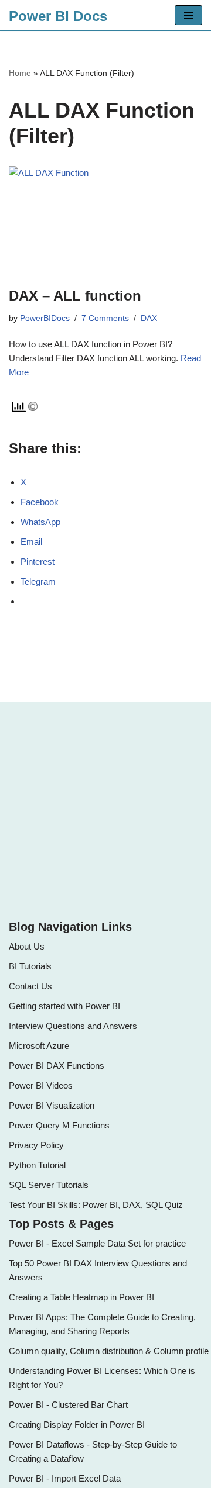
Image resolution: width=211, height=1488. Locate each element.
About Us (27, 946)
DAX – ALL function (75, 295)
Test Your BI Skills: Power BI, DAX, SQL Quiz (96, 1205)
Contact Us (30, 986)
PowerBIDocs (45, 318)
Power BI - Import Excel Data (65, 1478)
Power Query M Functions (59, 1125)
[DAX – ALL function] (105, 220)
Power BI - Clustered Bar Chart (68, 1405)
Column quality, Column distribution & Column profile (109, 1351)
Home (20, 73)
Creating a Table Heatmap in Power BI (81, 1297)
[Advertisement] (105, 810)
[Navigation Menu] (188, 15)
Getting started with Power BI (64, 1006)
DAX (149, 318)
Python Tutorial (37, 1165)
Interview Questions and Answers (73, 1026)
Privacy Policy (36, 1145)
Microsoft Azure (39, 1046)
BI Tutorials (30, 966)
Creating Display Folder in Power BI (77, 1425)
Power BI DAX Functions (56, 1066)
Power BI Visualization (51, 1105)
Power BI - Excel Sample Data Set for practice (97, 1243)
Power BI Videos (41, 1085)
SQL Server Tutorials (49, 1185)
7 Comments (105, 318)
